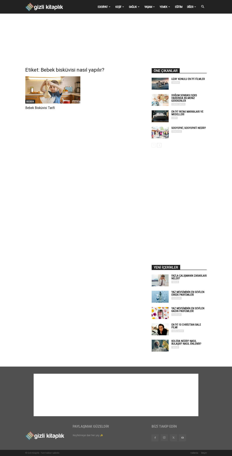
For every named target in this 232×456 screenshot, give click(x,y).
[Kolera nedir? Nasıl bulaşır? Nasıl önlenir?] (160, 346)
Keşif (118, 7)
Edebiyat (103, 7)
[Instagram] (164, 437)
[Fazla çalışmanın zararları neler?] (160, 280)
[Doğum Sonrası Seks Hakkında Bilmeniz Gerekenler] (160, 100)
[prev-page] (154, 145)
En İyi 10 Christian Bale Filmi (186, 326)
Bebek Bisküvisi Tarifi (40, 108)
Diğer (190, 7)
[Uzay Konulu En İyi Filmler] (160, 84)
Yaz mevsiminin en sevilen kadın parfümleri (187, 310)
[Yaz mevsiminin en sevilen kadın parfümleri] (160, 313)
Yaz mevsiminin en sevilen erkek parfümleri (187, 293)
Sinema (175, 82)
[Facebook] (155, 437)
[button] (203, 7)
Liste (174, 118)
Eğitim (178, 7)
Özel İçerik (177, 331)
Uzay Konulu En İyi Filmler (188, 79)
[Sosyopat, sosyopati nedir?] (160, 133)
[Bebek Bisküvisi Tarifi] (52, 90)
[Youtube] (182, 437)
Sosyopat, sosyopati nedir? (188, 128)
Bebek (30, 101)
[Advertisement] (116, 42)
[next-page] (159, 145)
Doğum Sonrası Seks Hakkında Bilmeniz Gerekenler (184, 98)
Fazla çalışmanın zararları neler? (189, 277)
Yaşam (148, 7)
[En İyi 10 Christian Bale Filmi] (160, 329)
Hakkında (194, 452)
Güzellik (176, 298)
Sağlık (133, 7)
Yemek (163, 7)
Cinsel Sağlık (178, 104)
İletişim (204, 452)
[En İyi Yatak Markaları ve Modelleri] (160, 116)
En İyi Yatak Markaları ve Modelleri (187, 113)
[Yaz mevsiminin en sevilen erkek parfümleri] (160, 297)
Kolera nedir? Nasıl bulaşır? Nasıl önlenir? (186, 342)
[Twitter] (173, 437)
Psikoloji (176, 131)
